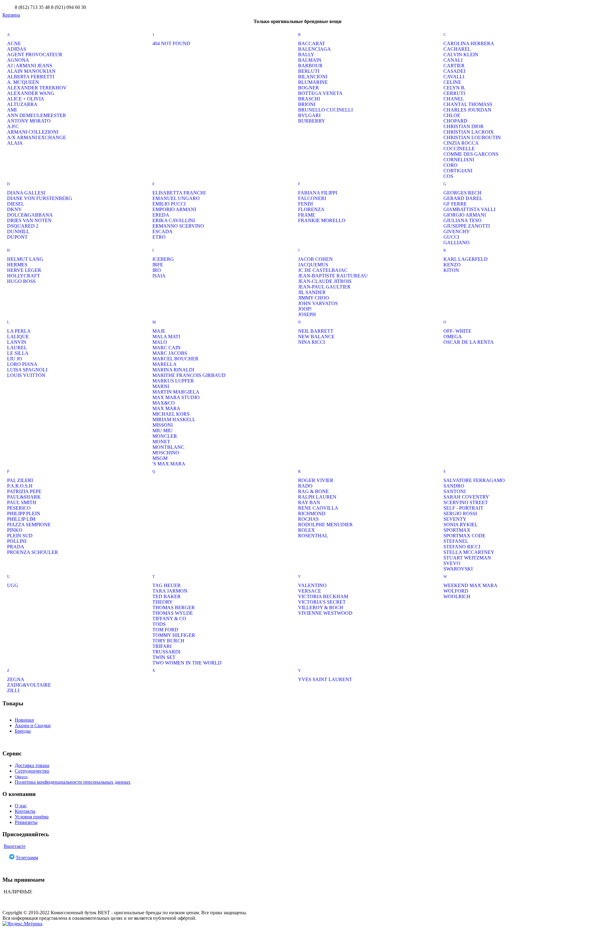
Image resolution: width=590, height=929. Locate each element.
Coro (450, 165)
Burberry (311, 120)
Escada (162, 231)
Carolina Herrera (468, 43)
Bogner (308, 87)
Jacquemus (313, 264)
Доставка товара (32, 765)
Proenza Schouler (32, 552)
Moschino (165, 452)
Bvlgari (309, 115)
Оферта (21, 776)
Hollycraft (23, 275)
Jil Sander (312, 292)
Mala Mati (166, 336)
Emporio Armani (174, 209)
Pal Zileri (20, 480)
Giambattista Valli (469, 209)
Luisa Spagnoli (27, 369)
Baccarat (311, 43)
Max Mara (166, 408)
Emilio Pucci (169, 203)
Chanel (453, 98)
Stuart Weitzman (467, 557)
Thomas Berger (173, 607)
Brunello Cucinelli (325, 109)
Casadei (454, 71)
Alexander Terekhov (37, 87)
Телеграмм (27, 857)
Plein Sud (20, 535)
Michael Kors (171, 414)
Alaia (15, 143)
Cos (448, 176)
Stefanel (455, 541)
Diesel (15, 203)
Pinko (14, 530)
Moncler (164, 436)
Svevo (451, 563)
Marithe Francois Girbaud (189, 375)
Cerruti (454, 93)
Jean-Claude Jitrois (325, 281)
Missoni (162, 425)
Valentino (312, 585)
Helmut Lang (25, 259)
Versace (309, 591)
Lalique (18, 336)
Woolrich (456, 596)
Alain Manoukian (31, 71)
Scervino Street (465, 502)
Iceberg (163, 259)
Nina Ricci (311, 342)
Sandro (453, 485)
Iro (156, 270)
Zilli (13, 690)
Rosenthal (313, 535)
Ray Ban (309, 502)
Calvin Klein (460, 54)
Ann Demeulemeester (36, 115)
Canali (452, 60)
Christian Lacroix (468, 132)
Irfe (157, 264)
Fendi (305, 203)
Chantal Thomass (467, 104)
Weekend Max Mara (470, 585)
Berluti (308, 71)
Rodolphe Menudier (325, 524)
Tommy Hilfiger (173, 635)
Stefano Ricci (461, 546)
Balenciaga (314, 49)
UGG (12, 585)
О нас (21, 805)
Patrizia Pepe (24, 491)
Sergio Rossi (460, 513)
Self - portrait (463, 508)
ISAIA (159, 275)
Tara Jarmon (169, 591)
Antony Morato (29, 120)
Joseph (307, 314)
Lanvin (16, 342)
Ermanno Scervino (178, 226)
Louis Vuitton (26, 375)
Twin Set (163, 657)
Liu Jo (14, 358)
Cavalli (453, 76)
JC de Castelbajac (323, 270)
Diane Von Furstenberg (39, 198)
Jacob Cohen (315, 259)
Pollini (16, 541)
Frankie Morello (321, 220)
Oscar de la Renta (468, 342)
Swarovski (458, 568)
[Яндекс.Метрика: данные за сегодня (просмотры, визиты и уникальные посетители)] (22, 924)
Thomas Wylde (172, 613)
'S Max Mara (168, 463)
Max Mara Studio (176, 397)
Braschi (309, 98)
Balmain (309, 60)
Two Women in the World (187, 662)
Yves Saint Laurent (325, 679)
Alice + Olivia (25, 98)
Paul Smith (21, 502)
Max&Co (163, 403)
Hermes (17, 264)
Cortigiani (457, 170)
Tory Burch (168, 640)
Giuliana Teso (462, 220)
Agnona (18, 60)
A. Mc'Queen (23, 82)
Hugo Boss (21, 281)
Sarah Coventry (466, 497)
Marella (164, 364)
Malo (159, 342)
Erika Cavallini (173, 220)
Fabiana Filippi (317, 192)
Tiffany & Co (169, 618)
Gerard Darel (462, 198)
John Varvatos (318, 303)
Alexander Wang (30, 93)
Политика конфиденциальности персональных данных (73, 782)
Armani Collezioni (32, 132)
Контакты (25, 811)
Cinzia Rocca (461, 143)
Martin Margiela (175, 391)
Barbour (310, 65)
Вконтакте (15, 846)
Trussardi (166, 651)
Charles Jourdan (467, 109)
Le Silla (18, 353)
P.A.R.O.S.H (20, 485)
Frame (306, 215)
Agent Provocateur (34, 54)
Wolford (455, 591)
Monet (161, 441)
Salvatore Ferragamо (474, 480)
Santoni (454, 491)
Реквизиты (26, 822)
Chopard (455, 120)
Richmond (311, 513)
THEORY (162, 602)
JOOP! (305, 309)
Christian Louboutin (472, 137)
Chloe (451, 115)
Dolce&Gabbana (30, 215)
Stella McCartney (468, 552)
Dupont (17, 237)
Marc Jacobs (169, 353)
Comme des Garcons (470, 154)
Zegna (15, 679)
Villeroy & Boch (320, 607)
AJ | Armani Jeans (29, 65)
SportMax (456, 530)
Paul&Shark (24, 497)
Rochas (308, 519)
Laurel (17, 347)
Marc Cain (166, 347)
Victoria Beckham (323, 596)
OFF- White (457, 331)
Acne (14, 43)
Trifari (161, 646)
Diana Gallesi (26, 192)
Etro (159, 237)
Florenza (311, 209)
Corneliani (458, 159)
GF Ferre (455, 203)
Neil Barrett (315, 331)
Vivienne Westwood (325, 613)
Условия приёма (32, 816)
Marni (160, 386)
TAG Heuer (166, 585)
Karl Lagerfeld (465, 259)
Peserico (19, 508)
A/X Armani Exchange (36, 137)
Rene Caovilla (318, 508)
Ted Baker (166, 596)
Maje (158, 331)
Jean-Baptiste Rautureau (333, 275)
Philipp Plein (23, 513)
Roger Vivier (315, 480)
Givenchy (456, 231)
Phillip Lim (21, 519)
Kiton (451, 270)
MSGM (159, 458)
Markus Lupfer (173, 380)
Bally (306, 54)
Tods (159, 624)
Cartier (454, 65)
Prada (15, 546)
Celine (452, 82)
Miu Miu (162, 430)
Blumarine (313, 82)
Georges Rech (462, 192)
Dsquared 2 (22, 226)
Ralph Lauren (317, 497)
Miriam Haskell (173, 419)
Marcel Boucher (175, 358)
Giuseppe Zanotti (466, 226)
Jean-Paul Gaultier (324, 286)
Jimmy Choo (313, 297)
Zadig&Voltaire (29, 685)
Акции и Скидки (33, 725)
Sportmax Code (464, 535)
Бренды (23, 731)
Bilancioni (312, 76)
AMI (12, 109)
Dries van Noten (29, 220)
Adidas (16, 49)
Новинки (24, 720)
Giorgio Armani (464, 215)
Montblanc (168, 447)
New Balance (316, 336)
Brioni (306, 104)
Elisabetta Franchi (179, 192)
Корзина (11, 15)
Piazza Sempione (29, 524)
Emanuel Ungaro (176, 198)
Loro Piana (22, 364)
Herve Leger (24, 270)
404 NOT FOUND (171, 43)
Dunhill (18, 231)
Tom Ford (165, 629)
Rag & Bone (313, 491)
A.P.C (13, 126)
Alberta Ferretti (30, 76)
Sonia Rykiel (460, 524)
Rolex (306, 530)
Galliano (456, 242)
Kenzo (452, 264)
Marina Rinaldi (173, 369)
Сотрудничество (32, 771)
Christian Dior (463, 126)
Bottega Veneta (320, 93)
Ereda (160, 215)
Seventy (454, 519)
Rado (305, 485)
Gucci (451, 237)
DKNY (14, 209)
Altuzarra (22, 104)
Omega (452, 336)
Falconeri (312, 198)
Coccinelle (459, 148)
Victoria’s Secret (322, 602)
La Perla (19, 331)
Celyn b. (454, 87)
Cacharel (457, 49)
